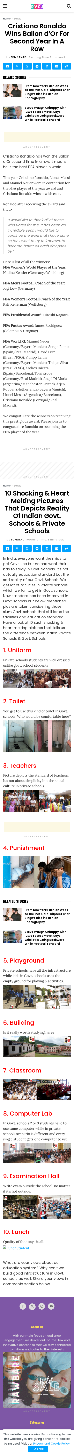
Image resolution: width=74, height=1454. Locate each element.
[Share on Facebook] (7, 66)
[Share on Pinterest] (46, 66)
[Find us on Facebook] (23, 1306)
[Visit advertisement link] (37, 1380)
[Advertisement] (37, 137)
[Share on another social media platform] (66, 66)
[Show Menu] (5, 6)
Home (6, 18)
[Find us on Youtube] (51, 1306)
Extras (17, 18)
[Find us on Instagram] (41, 1306)
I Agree (38, 1449)
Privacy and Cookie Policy (51, 1443)
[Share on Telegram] (37, 66)
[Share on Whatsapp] (27, 66)
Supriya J (18, 539)
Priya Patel (19, 57)
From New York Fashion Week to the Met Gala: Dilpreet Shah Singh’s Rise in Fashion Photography (48, 92)
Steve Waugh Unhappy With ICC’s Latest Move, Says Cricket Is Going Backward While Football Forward (45, 114)
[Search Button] (69, 6)
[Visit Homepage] (37, 6)
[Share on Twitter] (17, 66)
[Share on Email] (56, 66)
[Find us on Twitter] (32, 1306)
